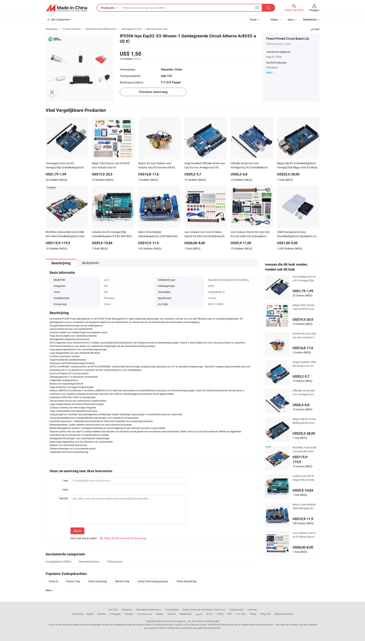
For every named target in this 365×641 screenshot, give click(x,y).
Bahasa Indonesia (284, 613)
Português (115, 613)
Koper (253, 19)
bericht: (64, 498)
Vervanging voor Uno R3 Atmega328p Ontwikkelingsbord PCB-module (304, 278)
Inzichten (252, 609)
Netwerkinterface (89, 561)
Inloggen (314, 10)
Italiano (159, 613)
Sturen (77, 531)
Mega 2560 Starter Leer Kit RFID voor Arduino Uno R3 (304, 307)
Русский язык (144, 613)
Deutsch (171, 613)
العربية (199, 613)
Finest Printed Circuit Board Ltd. (287, 38)
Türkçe (252, 613)
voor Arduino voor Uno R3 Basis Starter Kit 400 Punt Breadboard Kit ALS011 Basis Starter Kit (304, 535)
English (90, 613)
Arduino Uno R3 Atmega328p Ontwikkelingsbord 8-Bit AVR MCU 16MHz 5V (304, 478)
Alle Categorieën (60, 19)
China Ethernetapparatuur (152, 581)
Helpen (274, 19)
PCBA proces (114, 561)
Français (129, 613)
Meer (269, 72)
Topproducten (236, 609)
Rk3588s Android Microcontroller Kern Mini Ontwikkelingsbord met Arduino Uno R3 (304, 449)
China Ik (53, 581)
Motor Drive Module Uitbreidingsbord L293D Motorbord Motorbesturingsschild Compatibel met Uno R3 (304, 506)
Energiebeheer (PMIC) (58, 561)
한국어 (209, 613)
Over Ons (112, 609)
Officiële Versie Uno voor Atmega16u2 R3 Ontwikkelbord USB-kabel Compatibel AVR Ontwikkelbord (304, 392)
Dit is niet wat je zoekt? (84, 538)
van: (65, 480)
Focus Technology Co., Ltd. (177, 621)
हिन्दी (230, 613)
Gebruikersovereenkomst (148, 609)
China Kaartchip (97, 581)
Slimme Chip (122, 581)
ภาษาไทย (240, 613)
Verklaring (126, 609)
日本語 (220, 613)
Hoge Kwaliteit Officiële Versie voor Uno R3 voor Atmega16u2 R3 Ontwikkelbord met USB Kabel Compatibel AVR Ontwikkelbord (304, 364)
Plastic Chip (73, 581)
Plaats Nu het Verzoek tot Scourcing (123, 538)
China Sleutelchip (186, 581)
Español (102, 613)
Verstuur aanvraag (153, 92)
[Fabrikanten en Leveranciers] (66, 8)
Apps (291, 19)
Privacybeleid (172, 609)
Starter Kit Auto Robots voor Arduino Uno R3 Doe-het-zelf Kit (304, 335)
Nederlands (186, 613)
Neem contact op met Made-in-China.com (204, 609)
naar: (66, 489)
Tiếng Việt (265, 613)
